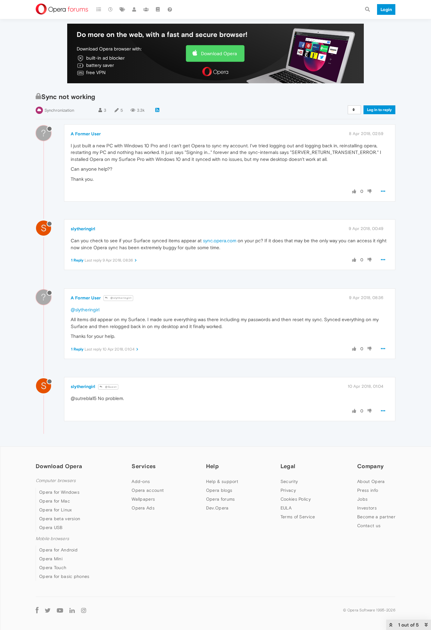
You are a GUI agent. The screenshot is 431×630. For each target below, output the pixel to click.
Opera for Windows (59, 492)
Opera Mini (50, 558)
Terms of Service (297, 516)
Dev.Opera (217, 507)
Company (370, 466)
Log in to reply (379, 110)
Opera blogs (219, 490)
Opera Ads (143, 507)
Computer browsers (56, 480)
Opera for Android (58, 549)
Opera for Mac (54, 500)
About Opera (371, 481)
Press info (367, 490)
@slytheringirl (120, 298)
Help (212, 466)
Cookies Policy (295, 499)
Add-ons (141, 481)
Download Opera (219, 53)
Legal (288, 466)
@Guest (110, 387)
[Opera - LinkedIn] (72, 610)
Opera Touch (52, 567)
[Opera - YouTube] (60, 610)
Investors (367, 507)
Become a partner (376, 516)
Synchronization (59, 110)
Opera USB (51, 527)
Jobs (362, 499)
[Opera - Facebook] (37, 610)
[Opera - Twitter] (48, 610)
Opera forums (220, 499)
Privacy (288, 490)
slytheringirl (83, 228)
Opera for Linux (55, 509)
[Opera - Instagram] (83, 610)
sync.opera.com (219, 240)
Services (144, 466)
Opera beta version (59, 518)
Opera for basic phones (64, 576)
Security (289, 481)
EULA (286, 507)
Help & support (222, 481)
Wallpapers (143, 499)
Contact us (369, 525)
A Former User (86, 133)
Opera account (148, 490)
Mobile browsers (52, 538)
